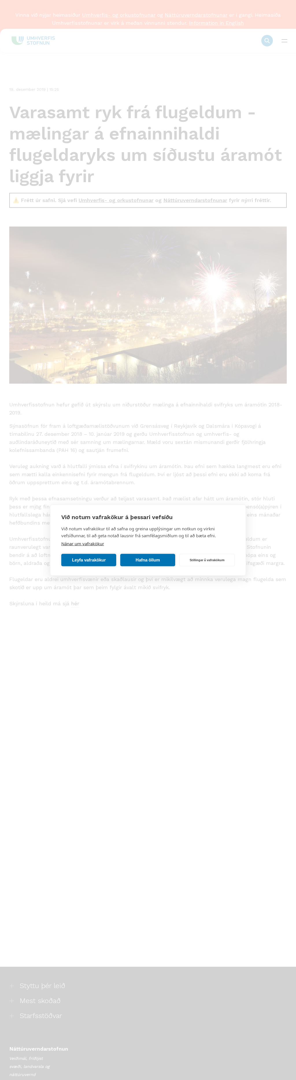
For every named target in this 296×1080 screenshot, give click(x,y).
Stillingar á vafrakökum (207, 560)
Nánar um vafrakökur (82, 543)
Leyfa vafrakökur (89, 559)
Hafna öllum (148, 559)
